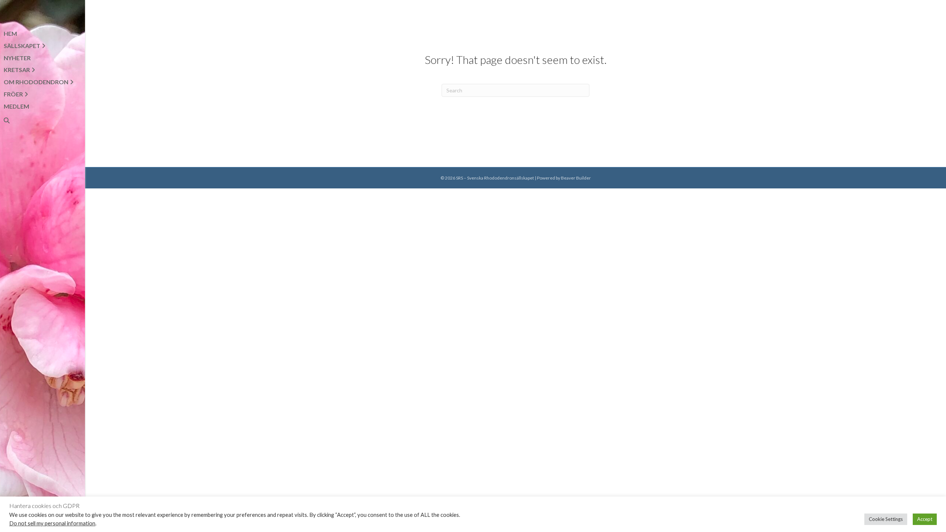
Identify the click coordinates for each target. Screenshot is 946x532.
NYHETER (17, 57)
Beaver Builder (576, 178)
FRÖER (13, 94)
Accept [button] (924, 519)
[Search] (3, 120)
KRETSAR (17, 69)
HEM (10, 33)
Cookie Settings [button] (886, 519)
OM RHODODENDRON (36, 81)
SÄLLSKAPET (22, 45)
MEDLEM (16, 106)
